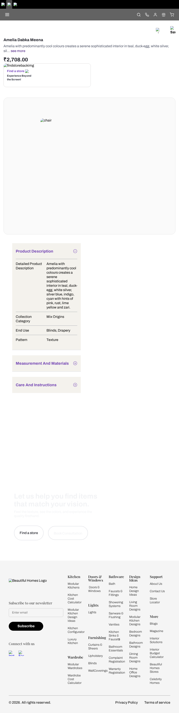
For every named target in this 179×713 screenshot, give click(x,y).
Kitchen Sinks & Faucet (114, 635)
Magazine (156, 631)
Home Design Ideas (134, 591)
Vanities (114, 624)
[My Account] (155, 14)
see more (18, 51)
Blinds (92, 663)
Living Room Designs (134, 605)
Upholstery (95, 655)
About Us (156, 583)
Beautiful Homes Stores (156, 668)
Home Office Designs (134, 672)
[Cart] (172, 14)
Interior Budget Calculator (157, 653)
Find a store (15, 71)
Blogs (154, 623)
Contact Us (157, 591)
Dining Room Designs (134, 657)
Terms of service (157, 702)
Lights (92, 612)
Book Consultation (68, 533)
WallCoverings (98, 670)
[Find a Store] (163, 14)
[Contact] (147, 14)
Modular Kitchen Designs (134, 620)
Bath (112, 583)
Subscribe (25, 626)
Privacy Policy (126, 702)
